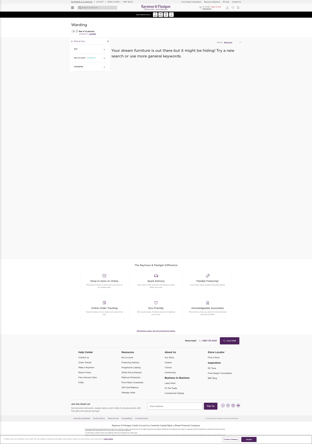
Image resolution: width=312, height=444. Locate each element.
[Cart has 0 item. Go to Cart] (238, 7)
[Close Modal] (108, 41)
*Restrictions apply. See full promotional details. (156, 331)
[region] (156, 439)
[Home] (156, 7)
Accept (249, 439)
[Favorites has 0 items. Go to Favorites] (233, 7)
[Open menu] (73, 7)
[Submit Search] (79, 7)
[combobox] (97, 7)
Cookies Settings (231, 439)
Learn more (108, 439)
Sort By (220, 42)
